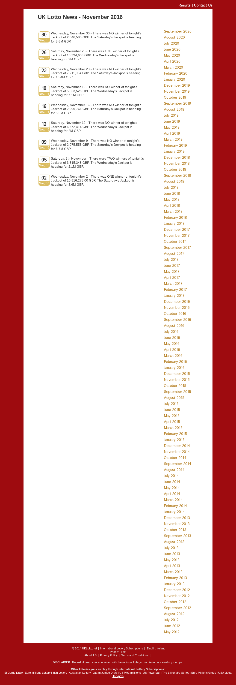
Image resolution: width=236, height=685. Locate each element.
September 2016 (177, 319)
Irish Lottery (60, 672)
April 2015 (172, 421)
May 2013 (172, 560)
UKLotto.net (89, 648)
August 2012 (174, 614)
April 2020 (172, 61)
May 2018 (172, 199)
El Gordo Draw (13, 672)
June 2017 (172, 265)
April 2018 (172, 205)
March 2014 (173, 500)
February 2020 (175, 73)
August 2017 (174, 253)
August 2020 (174, 37)
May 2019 (172, 127)
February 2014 (175, 506)
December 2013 (177, 518)
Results (184, 5)
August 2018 (174, 181)
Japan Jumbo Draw (105, 672)
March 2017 (173, 283)
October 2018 (175, 169)
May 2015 (172, 415)
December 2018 (177, 157)
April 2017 (172, 277)
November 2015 (177, 379)
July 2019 (171, 115)
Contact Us (203, 5)
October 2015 (175, 385)
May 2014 (172, 488)
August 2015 (174, 397)
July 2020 (171, 43)
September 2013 (177, 536)
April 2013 (172, 566)
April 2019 (172, 133)
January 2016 (174, 367)
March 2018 (173, 211)
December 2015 (177, 373)
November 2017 (177, 235)
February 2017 (175, 289)
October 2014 (175, 458)
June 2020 (172, 49)
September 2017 (177, 247)
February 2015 (175, 433)
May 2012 (172, 632)
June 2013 (172, 554)
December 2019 (177, 85)
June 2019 (172, 121)
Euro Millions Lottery (37, 672)
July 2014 (171, 476)
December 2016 (177, 301)
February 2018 (175, 217)
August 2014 (174, 470)
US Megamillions (130, 672)
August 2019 (174, 109)
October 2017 (175, 241)
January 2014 (174, 512)
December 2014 (177, 446)
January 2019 (174, 151)
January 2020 (174, 79)
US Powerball (151, 672)
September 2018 (177, 175)
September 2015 (177, 391)
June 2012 (172, 626)
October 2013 (175, 530)
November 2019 (177, 91)
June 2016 (172, 337)
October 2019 (175, 97)
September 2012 (177, 608)
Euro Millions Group (203, 672)
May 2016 (172, 343)
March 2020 (173, 67)
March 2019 (173, 139)
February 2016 (175, 361)
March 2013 (173, 572)
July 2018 (171, 187)
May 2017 (172, 271)
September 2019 (177, 103)
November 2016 (177, 307)
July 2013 (171, 548)
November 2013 (177, 524)
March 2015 (173, 427)
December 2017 (177, 229)
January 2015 (174, 440)
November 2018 (177, 163)
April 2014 (172, 494)
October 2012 (175, 602)
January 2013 (174, 584)
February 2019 (175, 145)
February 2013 (175, 578)
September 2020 (178, 31)
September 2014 (177, 464)
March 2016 (173, 355)
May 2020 (172, 55)
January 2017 (174, 295)
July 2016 (171, 331)
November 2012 (177, 596)
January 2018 (174, 223)
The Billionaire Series (175, 672)
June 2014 (172, 482)
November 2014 (177, 452)
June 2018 (172, 193)
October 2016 (175, 313)
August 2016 (174, 325)
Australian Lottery (80, 672)
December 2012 (177, 590)
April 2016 (172, 349)
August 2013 (174, 542)
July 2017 (171, 259)
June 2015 (172, 409)
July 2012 (171, 620)
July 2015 (171, 403)
